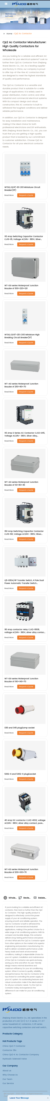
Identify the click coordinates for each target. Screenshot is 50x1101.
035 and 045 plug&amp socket (19, 727)
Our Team (7, 1079)
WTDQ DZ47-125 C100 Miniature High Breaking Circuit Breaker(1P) (22, 336)
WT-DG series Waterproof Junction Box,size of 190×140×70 (21, 680)
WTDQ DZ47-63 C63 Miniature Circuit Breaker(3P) (22, 189)
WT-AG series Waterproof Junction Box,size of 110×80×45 (21, 484)
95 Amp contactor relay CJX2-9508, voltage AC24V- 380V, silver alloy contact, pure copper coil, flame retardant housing (24, 632)
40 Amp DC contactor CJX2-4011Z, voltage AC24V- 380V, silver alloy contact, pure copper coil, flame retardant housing (24, 823)
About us (7, 1070)
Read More (9, 195)
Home (9, 33)
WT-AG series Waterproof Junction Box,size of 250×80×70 (21, 385)
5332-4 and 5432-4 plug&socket (20, 774)
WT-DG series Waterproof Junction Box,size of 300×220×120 (21, 287)
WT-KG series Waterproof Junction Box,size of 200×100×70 (21, 871)
